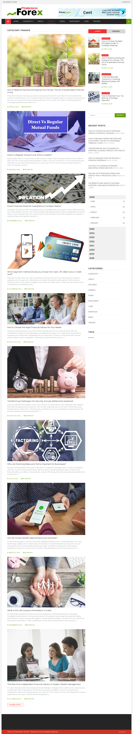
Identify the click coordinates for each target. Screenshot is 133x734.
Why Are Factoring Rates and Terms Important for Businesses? (36, 464)
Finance (51, 21)
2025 (91, 229)
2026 (92, 197)
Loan (86, 21)
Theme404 (19, 732)
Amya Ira (28, 107)
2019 (91, 254)
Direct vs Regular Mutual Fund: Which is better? (29, 155)
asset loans (91, 337)
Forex (62, 21)
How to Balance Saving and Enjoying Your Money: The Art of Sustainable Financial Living (113, 61)
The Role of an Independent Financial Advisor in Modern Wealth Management (44, 684)
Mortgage (106, 38)
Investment (74, 21)
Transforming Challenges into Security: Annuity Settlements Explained (40, 401)
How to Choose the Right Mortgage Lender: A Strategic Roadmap (112, 43)
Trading (96, 21)
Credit (40, 21)
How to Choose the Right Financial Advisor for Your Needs (34, 327)
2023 (91, 237)
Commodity (28, 21)
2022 (91, 241)
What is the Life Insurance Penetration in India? (29, 610)
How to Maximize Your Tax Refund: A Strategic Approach (113, 98)
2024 (92, 233)
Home (15, 21)
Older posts (15, 705)
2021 (91, 245)
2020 (92, 250)
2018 (91, 258)
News (90, 317)
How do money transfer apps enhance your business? (32, 538)
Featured (105, 93)
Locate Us (125, 2)
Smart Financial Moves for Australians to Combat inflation (34, 206)
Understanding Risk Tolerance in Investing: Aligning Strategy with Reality (111, 80)
